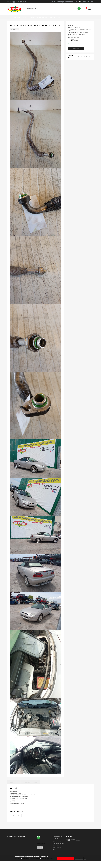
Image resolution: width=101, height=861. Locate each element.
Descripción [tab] (13, 782)
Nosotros (31, 17)
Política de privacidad (58, 836)
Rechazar (70, 858)
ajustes (51, 858)
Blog (59, 17)
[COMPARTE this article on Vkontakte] (87, 56)
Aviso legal (55, 838)
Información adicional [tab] (30, 782)
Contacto (52, 17)
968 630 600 (88, 2)
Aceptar (61, 858)
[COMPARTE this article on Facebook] (76, 56)
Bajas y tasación (42, 17)
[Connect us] (38, 847)
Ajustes (79, 858)
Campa (24, 17)
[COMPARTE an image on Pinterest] (84, 56)
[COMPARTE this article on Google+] (81, 56)
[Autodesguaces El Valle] (13, 9)
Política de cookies (57, 841)
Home (10, 17)
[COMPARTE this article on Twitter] (79, 56)
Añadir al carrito (76, 48)
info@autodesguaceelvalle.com (64, 2)
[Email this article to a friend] (89, 56)
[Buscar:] (49, 8)
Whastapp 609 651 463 (16, 2)
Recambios (17, 17)
